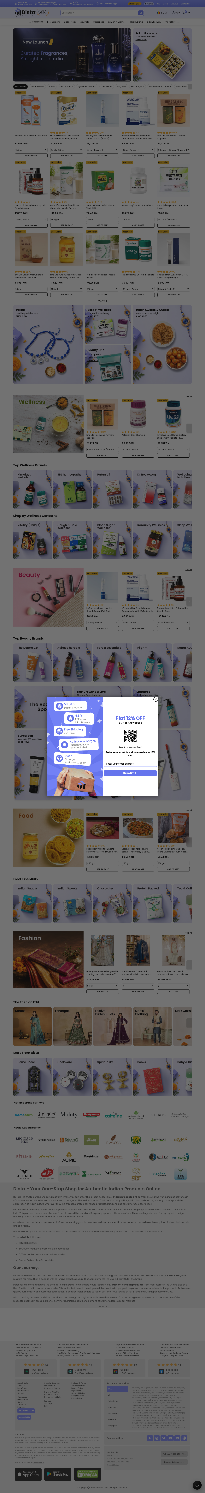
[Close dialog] (156, 699)
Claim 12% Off (130, 773)
